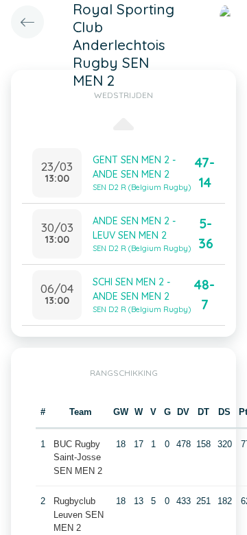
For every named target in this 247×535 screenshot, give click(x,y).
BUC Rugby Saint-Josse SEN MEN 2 (78, 457)
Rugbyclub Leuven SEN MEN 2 (79, 514)
